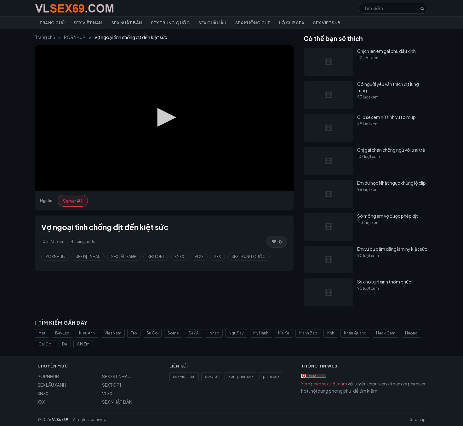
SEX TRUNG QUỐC (249, 256)
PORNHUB (75, 37)
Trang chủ (52, 22)
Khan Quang (355, 333)
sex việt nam (184, 376)
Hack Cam (385, 333)
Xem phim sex (241, 376)
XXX (217, 256)
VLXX (199, 256)
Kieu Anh (87, 333)
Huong (411, 333)
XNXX (179, 256)
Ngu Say (236, 333)
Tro (134, 333)
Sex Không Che (253, 22)
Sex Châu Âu (212, 22)
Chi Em (83, 344)
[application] (164, 118)
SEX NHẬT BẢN (117, 402)
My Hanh (260, 333)
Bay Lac (62, 333)
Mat (41, 333)
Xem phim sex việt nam (324, 383)
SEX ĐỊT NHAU (88, 256)
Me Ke (283, 333)
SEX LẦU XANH (124, 256)
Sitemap (418, 419)
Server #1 (73, 201)
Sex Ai (194, 333)
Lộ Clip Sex (291, 22)
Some (173, 333)
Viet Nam (113, 333)
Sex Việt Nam (88, 22)
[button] (164, 117)
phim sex (271, 376)
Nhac (214, 333)
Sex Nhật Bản (126, 22)
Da (64, 344)
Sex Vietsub (326, 22)
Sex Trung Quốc (170, 22)
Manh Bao (308, 333)
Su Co (152, 333)
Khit (330, 333)
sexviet (212, 376)
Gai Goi (45, 344)
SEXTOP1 (155, 256)
